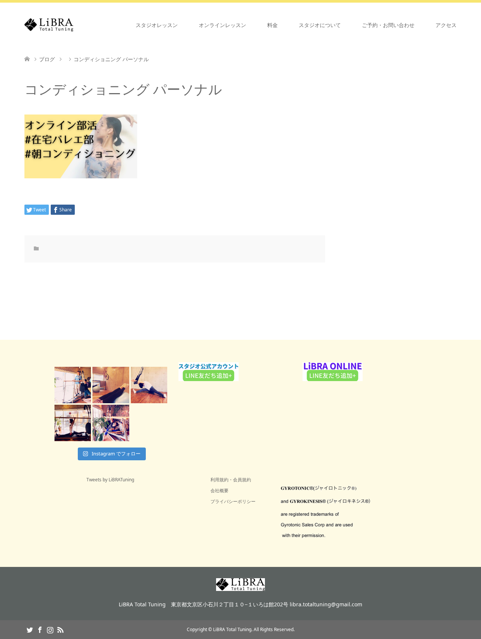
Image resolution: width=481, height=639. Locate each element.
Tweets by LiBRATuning (110, 479)
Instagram (49, 629)
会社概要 (219, 490)
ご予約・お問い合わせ (388, 25)
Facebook (39, 629)
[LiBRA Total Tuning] (73, 25)
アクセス (446, 25)
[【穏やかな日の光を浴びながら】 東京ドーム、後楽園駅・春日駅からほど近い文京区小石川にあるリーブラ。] (72, 385)
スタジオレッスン (157, 25)
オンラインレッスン (222, 25)
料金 (272, 25)
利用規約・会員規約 (230, 479)
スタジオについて (320, 25)
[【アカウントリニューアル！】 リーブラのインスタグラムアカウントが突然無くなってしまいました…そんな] (110, 423)
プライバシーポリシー (233, 501)
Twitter (29, 629)
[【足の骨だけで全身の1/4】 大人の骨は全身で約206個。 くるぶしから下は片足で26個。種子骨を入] (110, 385)
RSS (60, 629)
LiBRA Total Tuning (232, 629)
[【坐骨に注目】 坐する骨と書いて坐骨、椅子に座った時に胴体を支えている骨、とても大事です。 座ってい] (149, 385)
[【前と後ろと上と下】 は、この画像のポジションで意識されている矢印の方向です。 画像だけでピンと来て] (72, 423)
